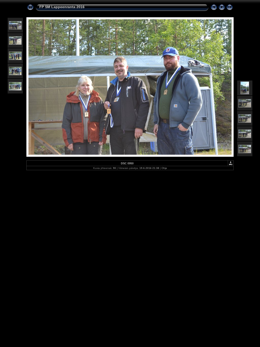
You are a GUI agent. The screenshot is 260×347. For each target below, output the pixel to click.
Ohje (164, 168)
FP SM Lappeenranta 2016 (62, 7)
